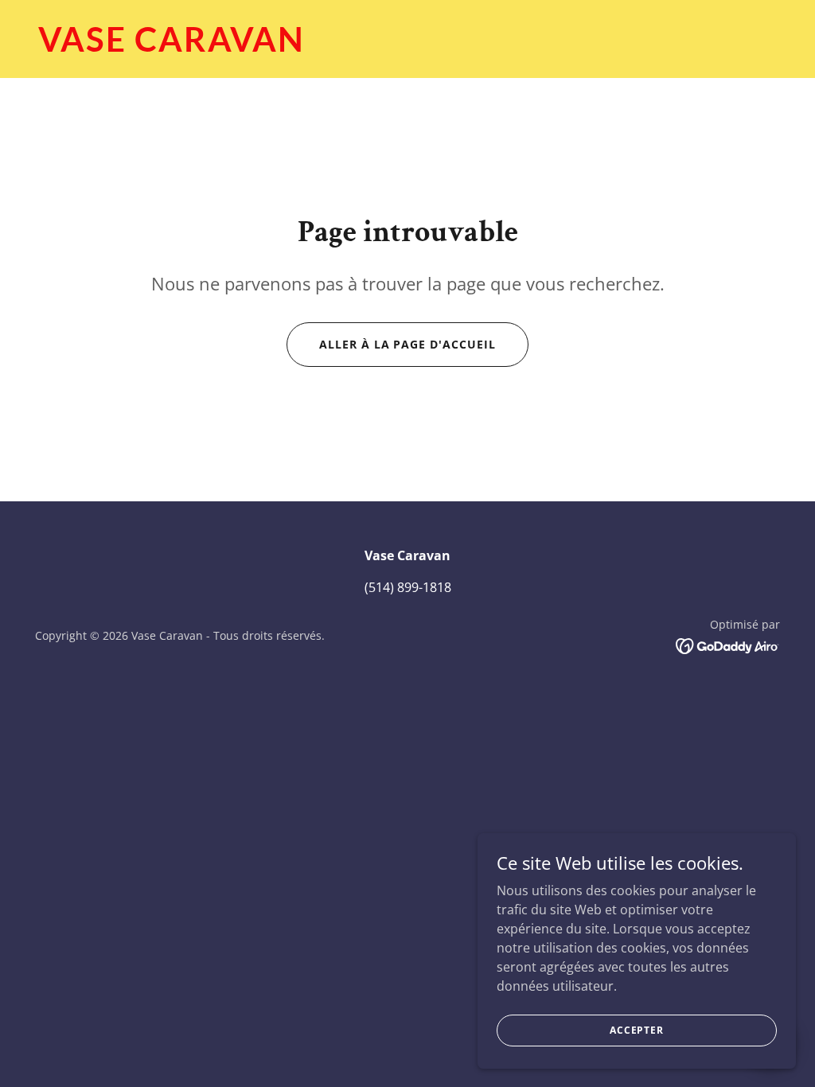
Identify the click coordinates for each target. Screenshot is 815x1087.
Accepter (637, 1030)
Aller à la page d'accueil (408, 344)
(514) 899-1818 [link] (408, 587)
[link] (407, 47)
